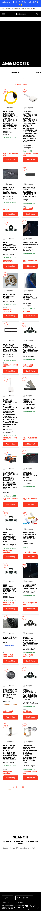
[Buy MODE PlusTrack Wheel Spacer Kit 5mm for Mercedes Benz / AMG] (30, 623)
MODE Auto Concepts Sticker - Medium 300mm (10, 190)
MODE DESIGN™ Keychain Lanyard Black (30, 587)
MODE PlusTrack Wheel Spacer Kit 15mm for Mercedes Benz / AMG (30, 348)
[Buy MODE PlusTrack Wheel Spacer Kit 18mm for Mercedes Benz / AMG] (10, 570)
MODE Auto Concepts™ (8, 133)
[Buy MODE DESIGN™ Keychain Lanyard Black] (30, 570)
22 (23, 787)
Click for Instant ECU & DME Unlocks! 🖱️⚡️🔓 (20, 3)
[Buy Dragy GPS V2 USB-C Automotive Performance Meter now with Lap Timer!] (30, 173)
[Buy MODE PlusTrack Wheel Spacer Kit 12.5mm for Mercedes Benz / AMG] (10, 228)
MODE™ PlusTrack (30, 703)
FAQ (3, 906)
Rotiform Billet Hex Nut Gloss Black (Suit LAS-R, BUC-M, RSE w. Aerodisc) (10, 693)
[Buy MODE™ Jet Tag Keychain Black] (30, 228)
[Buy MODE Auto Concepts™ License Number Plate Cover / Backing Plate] (10, 330)
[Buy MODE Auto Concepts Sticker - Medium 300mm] (10, 173)
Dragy (25, 200)
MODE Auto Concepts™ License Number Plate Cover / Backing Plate (10, 347)
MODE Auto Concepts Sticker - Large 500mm (30, 475)
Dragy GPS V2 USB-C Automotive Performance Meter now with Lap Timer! (30, 192)
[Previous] (18, 78)
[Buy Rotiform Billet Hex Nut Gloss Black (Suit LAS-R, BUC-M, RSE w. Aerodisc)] (10, 675)
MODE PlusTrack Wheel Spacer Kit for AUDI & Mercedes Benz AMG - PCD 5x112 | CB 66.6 (30, 694)
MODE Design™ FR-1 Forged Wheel (10, 296)
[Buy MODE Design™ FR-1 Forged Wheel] (10, 280)
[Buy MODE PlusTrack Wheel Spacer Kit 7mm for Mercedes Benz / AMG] (10, 518)
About (18, 906)
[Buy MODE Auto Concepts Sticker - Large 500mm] (30, 458)
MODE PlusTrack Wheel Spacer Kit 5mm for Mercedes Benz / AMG (30, 641)
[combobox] (20, 848)
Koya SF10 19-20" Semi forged (10, 638)
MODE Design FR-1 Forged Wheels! (18, 9)
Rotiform (6, 701)
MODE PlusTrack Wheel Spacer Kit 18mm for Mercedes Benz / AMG (10, 589)
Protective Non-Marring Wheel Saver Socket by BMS (29, 535)
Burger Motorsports (28, 542)
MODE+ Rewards (8, 907)
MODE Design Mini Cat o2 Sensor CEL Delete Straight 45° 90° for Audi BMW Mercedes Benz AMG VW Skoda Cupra (10, 752)
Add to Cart (11, 159)
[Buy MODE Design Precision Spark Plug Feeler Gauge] (30, 385)
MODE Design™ (9, 254)
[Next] (23, 78)
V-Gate (6, 492)
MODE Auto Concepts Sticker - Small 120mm (30, 297)
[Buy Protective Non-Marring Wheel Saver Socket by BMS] (30, 518)
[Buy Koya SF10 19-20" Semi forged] (10, 623)
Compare (10, 108)
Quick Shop (10, 214)
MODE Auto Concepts (9, 903)
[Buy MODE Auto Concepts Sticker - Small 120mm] (30, 280)
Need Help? (10, 906)
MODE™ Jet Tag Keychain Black (30, 243)
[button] (37, 14)
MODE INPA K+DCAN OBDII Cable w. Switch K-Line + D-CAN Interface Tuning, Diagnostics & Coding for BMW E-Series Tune (30, 754)
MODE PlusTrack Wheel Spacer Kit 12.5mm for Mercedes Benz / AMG (10, 246)
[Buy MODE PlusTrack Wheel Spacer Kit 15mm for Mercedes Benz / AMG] (30, 330)
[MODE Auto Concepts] (20, 14)
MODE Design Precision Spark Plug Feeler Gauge (29, 402)
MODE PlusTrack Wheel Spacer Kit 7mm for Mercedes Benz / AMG (10, 537)
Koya (5, 642)
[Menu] (3, 14)
